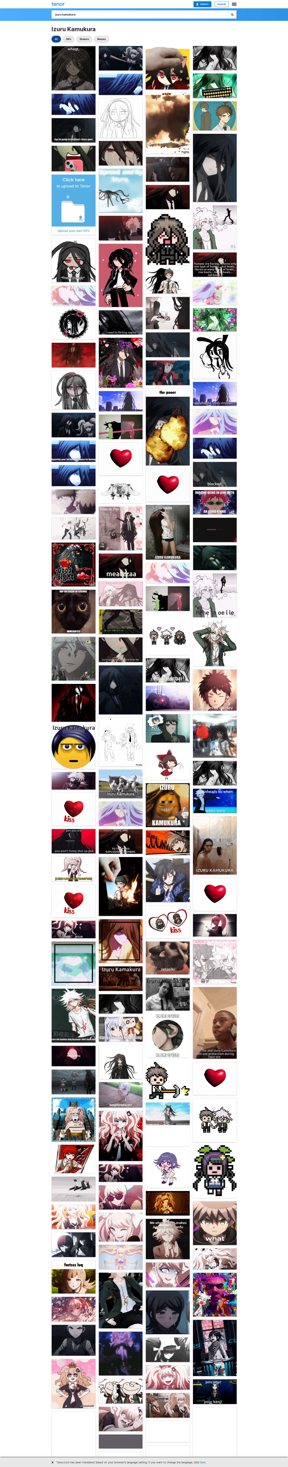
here (203, 1462)
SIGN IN (221, 4)
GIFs (68, 39)
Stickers (84, 39)
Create (204, 4)
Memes (101, 39)
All (56, 39)
